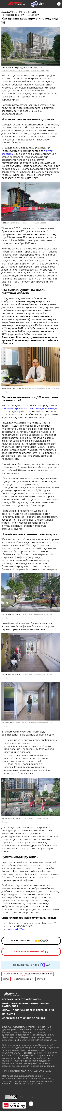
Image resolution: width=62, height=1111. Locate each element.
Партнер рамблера (27, 1097)
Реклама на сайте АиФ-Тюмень (21, 999)
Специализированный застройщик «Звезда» (25, 70)
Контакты (8, 1014)
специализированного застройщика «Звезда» (29, 408)
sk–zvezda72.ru (16, 929)
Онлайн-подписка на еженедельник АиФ (28, 1010)
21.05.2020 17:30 (9, 12)
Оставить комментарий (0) (31, 951)
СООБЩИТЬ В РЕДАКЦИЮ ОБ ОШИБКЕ (23, 1018)
